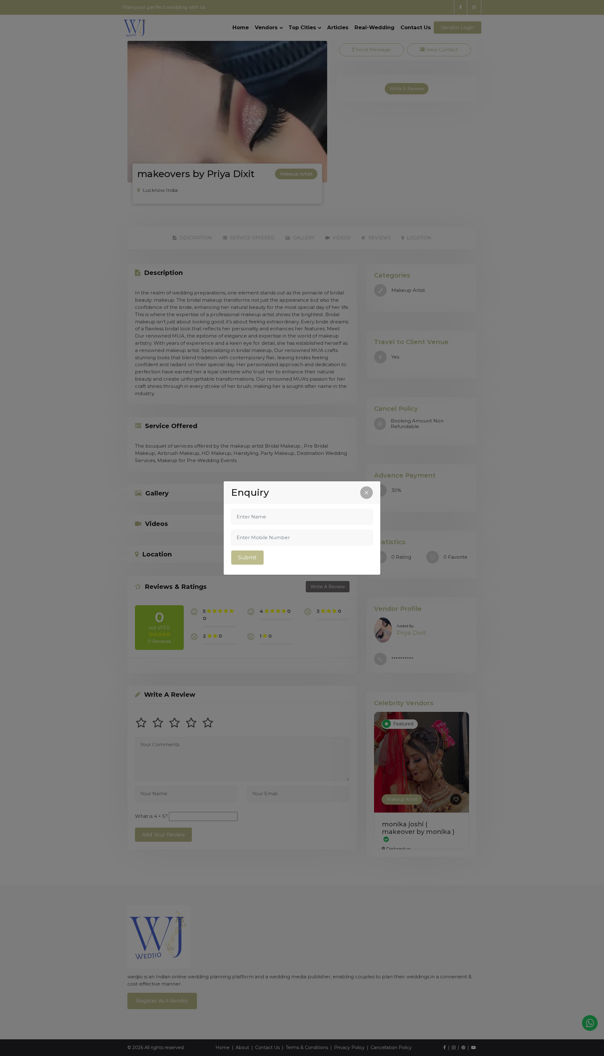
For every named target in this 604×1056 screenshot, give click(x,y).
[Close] (366, 492)
